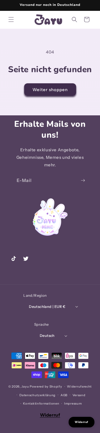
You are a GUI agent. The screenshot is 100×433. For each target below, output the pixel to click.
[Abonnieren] (83, 180)
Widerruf (50, 415)
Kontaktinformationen (41, 403)
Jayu (25, 386)
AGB (64, 395)
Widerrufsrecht (79, 386)
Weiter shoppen (50, 89)
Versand (79, 395)
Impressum (73, 403)
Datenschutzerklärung (37, 395)
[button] (11, 19)
